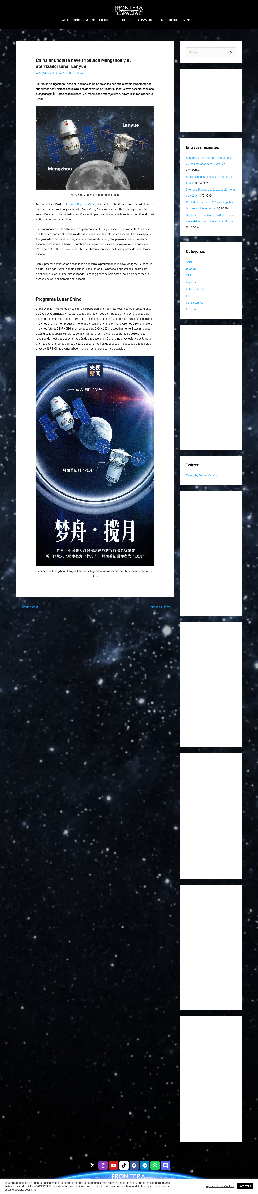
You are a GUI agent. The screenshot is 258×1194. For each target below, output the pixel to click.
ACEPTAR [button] (245, 1186)
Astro (189, 261)
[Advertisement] (211, 100)
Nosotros (169, 19)
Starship (125, 19)
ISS (188, 295)
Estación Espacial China (80, 204)
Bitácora (191, 268)
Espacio (191, 282)
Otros (187, 19)
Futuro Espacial (195, 289)
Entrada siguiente (161, 606)
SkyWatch (146, 19)
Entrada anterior (27, 606)
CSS (188, 275)
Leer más (30, 1189)
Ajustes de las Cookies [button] (220, 1186)
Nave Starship (194, 302)
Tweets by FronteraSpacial (202, 475)
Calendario (71, 19)
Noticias (57, 73)
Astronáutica (97, 19)
